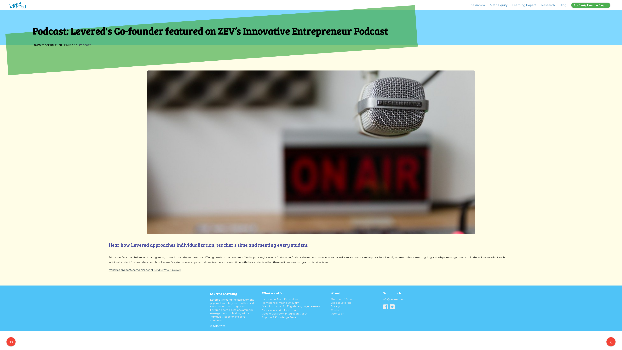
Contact (336, 310)
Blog (563, 5)
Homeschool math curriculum (280, 302)
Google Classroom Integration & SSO (284, 313)
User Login (337, 313)
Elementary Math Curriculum (280, 299)
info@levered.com (394, 299)
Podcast (85, 45)
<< (11, 341)
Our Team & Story (341, 299)
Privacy (335, 306)
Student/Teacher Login (591, 5)
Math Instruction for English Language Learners (291, 306)
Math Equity (498, 5)
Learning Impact (524, 5)
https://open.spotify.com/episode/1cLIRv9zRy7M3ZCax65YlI (145, 269)
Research (548, 5)
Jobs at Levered (341, 302)
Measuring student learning (279, 310)
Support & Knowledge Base (279, 317)
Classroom (477, 5)
